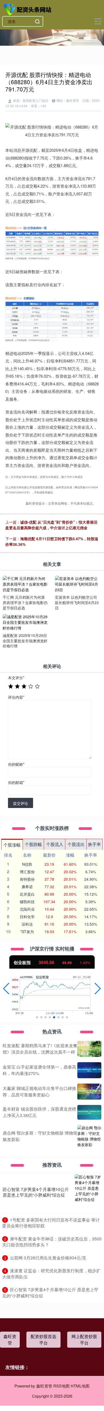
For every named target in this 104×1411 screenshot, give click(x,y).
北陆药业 (27, 909)
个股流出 (76, 844)
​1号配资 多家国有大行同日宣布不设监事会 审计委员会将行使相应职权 (51, 1223)
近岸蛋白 (27, 894)
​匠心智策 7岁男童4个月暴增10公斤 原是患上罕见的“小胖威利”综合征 (50, 1292)
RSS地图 (61, 1386)
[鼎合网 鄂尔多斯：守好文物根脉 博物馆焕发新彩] (89, 1136)
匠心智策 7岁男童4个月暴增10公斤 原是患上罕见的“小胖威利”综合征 (36, 1192)
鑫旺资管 (9, 1339)
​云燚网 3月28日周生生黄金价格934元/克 (48, 1258)
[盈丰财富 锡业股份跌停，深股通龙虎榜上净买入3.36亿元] (89, 1112)
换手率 (94, 844)
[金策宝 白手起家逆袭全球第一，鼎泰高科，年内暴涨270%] (89, 1070)
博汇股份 (27, 871)
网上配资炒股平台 (84, 1339)
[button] (6, 989)
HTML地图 (80, 1386)
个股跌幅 (33, 844)
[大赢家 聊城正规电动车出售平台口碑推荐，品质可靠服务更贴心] (89, 1092)
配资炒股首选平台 (43, 1339)
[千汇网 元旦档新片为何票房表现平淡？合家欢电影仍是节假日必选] (25, 583)
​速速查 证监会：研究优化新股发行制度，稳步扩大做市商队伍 (51, 1273)
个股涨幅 (12, 845)
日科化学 (27, 916)
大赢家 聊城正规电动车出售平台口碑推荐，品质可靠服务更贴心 (39, 1091)
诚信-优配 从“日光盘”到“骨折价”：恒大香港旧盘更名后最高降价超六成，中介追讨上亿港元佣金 (51, 524)
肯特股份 (27, 879)
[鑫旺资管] (28, 8)
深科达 (27, 924)
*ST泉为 (27, 931)
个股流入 (54, 844)
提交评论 (20, 803)
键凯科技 (27, 901)
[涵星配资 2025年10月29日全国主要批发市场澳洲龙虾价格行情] (25, 621)
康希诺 (27, 886)
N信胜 (27, 864)
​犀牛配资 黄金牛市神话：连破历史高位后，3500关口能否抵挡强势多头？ (52, 1242)
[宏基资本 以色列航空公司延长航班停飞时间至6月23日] (77, 583)
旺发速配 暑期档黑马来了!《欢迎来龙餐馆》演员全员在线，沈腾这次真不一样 (40, 1048)
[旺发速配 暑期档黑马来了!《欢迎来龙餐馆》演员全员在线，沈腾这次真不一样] (89, 1049)
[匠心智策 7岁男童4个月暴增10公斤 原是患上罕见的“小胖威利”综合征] (88, 1192)
